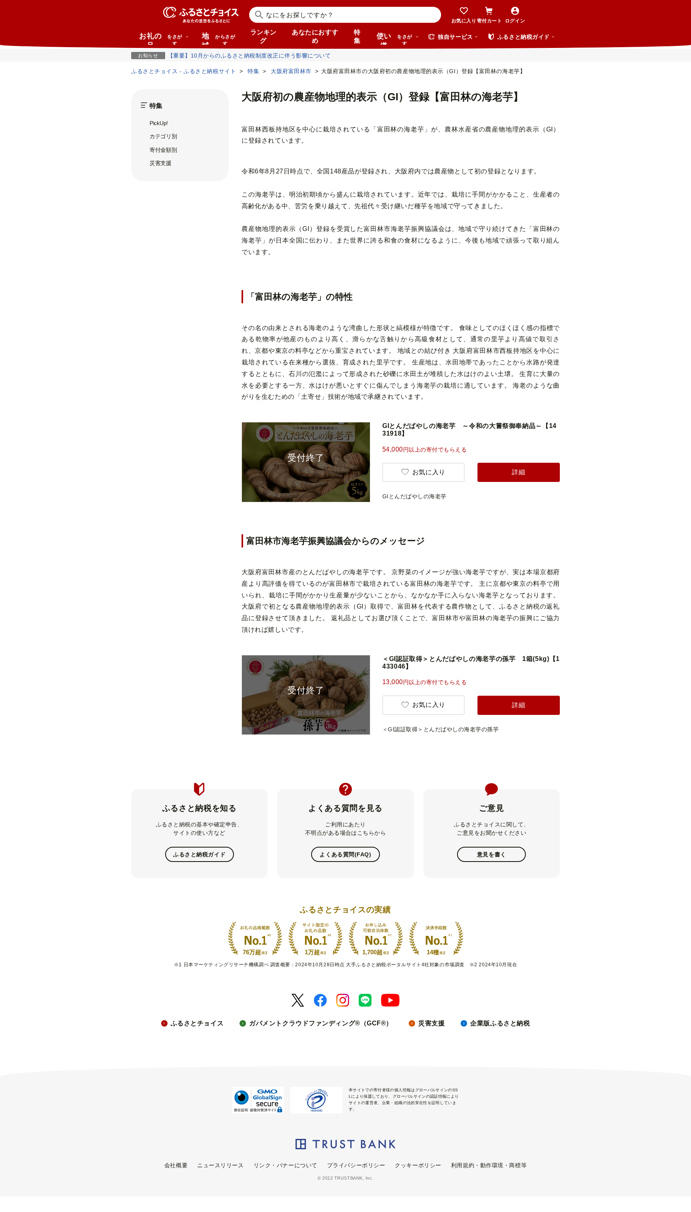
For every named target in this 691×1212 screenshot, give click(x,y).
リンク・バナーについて (286, 1165)
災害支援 (161, 163)
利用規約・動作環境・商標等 (489, 1165)
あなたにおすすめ (315, 36)
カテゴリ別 (163, 136)
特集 (357, 36)
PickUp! (159, 123)
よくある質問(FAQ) (345, 854)
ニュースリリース (220, 1165)
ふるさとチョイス (197, 1023)
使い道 (394, 38)
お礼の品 (160, 38)
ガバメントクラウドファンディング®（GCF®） (321, 1023)
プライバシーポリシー (356, 1165)
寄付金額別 (163, 150)
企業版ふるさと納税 (500, 1023)
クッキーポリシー (418, 1165)
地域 (218, 38)
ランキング (263, 36)
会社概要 (176, 1165)
